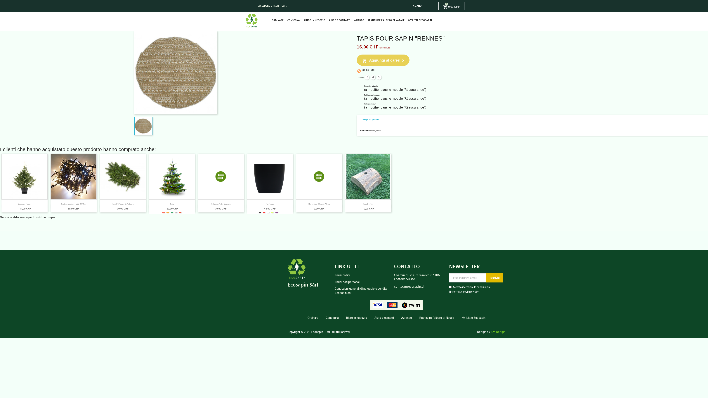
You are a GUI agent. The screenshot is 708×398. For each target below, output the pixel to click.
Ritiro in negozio (314, 20)
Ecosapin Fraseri (24, 204)
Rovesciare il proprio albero (319, 204)
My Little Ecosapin (420, 20)
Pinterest (379, 77)
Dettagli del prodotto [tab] (370, 119)
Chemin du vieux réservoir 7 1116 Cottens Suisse (417, 277)
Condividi (367, 77)
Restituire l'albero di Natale (386, 20)
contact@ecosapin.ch (409, 286)
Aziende (359, 20)
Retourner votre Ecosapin (221, 204)
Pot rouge (270, 204)
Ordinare (278, 20)
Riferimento (365, 130)
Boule (172, 204)
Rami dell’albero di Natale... (123, 204)
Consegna (293, 20)
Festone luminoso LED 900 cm (73, 204)
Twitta (373, 77)
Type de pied (368, 204)
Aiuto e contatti (339, 20)
